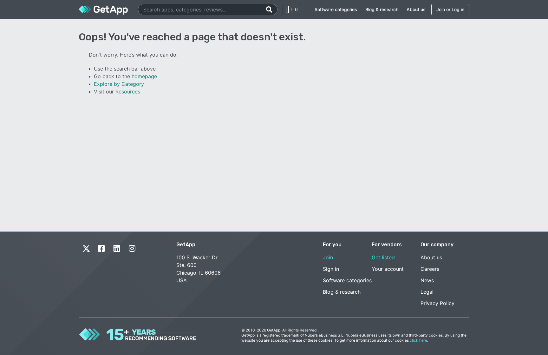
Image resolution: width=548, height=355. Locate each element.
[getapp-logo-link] (103, 9)
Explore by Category (119, 84)
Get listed (383, 257)
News (427, 280)
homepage (144, 76)
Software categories (336, 9)
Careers (430, 269)
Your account (388, 269)
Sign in (331, 269)
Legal (427, 292)
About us (416, 9)
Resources (127, 91)
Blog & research (381, 9)
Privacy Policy (437, 303)
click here (418, 340)
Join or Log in (450, 9)
